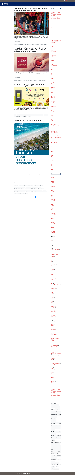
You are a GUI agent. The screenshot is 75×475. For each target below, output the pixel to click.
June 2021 (52, 205)
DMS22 (52, 69)
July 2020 (52, 217)
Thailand (52, 152)
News (51, 110)
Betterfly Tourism (30, 185)
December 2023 (53, 178)
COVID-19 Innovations (54, 65)
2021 (51, 32)
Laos (51, 302)
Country (52, 64)
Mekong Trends (53, 316)
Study (51, 146)
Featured (52, 73)
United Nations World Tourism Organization (58, 464)
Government (52, 78)
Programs (52, 330)
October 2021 (53, 200)
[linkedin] (71, 1)
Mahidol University (55, 431)
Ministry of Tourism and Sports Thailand (56, 442)
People (52, 115)
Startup (52, 359)
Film (51, 74)
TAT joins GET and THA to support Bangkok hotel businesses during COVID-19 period (30, 85)
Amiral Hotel (16, 185)
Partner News (53, 114)
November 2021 (53, 199)
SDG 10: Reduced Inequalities (55, 125)
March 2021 (52, 209)
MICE (51, 105)
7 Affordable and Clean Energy (55, 250)
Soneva (45, 190)
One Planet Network (17, 190)
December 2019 (53, 223)
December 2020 (53, 213)
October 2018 (53, 231)
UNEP (32, 191)
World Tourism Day (53, 170)
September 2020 (53, 214)
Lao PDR (52, 88)
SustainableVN (53, 150)
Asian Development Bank (55, 405)
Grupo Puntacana (35, 187)
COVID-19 (35, 80)
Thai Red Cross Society (42, 80)
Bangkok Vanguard (53, 51)
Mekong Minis (53, 97)
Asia (51, 261)
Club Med (41, 185)
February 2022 (53, 196)
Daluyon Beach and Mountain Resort (19, 187)
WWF (52, 468)
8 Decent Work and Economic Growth (56, 40)
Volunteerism (52, 166)
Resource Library (53, 121)
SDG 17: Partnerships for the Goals (56, 137)
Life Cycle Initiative (33, 188)
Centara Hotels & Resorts (17, 80)
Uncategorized (53, 161)
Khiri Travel (52, 429)
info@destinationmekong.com (6, 0)
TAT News (53, 449)
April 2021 (52, 208)
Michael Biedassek (53, 106)
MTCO (52, 445)
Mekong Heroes (53, 96)
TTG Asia (52, 160)
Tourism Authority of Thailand (58, 455)
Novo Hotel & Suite (40, 188)
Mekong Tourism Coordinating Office (61, 438)
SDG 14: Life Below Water (54, 132)
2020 (51, 31)
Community (52, 60)
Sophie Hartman (53, 143)
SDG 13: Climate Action (54, 131)
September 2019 (53, 226)
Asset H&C (53, 407)
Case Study (52, 56)
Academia (52, 43)
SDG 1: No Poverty (53, 124)
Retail (51, 123)
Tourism (29, 116)
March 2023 (52, 185)
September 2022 (53, 187)
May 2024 (52, 177)
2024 (51, 36)
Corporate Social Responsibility (55, 275)
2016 (51, 26)
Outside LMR (52, 325)
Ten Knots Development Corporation (19, 191)
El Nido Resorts (28, 187)
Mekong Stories (53, 101)
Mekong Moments (53, 98)
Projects (52, 119)
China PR (52, 59)
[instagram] (73, 1)
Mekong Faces (53, 307)
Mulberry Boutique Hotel (35, 44)
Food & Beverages (53, 75)
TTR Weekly (52, 461)
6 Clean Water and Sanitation (55, 37)
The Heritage (24, 116)
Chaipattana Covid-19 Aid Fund (27, 80)
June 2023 (52, 182)
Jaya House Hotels (27, 44)
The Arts (52, 368)
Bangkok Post (52, 409)
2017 (51, 27)
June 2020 (52, 218)
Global (52, 289)
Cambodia (52, 266)
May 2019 (52, 228)
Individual (52, 298)
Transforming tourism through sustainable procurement (27, 121)
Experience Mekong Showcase (58, 425)
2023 (51, 35)
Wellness (52, 382)
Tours (51, 156)
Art (51, 47)
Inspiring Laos (53, 87)
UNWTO (53, 466)
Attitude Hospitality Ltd (23, 185)
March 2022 (52, 195)
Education (53, 418)
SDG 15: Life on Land (54, 346)
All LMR (52, 46)
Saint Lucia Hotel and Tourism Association (36, 190)
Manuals (52, 92)
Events (52, 70)
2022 (51, 245)
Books (51, 52)
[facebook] (68, 1)
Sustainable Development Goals (55, 363)
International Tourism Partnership (19, 188)
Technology (52, 151)
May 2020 (52, 219)
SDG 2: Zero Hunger (53, 138)
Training (52, 157)
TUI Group (27, 191)
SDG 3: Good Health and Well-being (56, 353)
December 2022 (53, 186)
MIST (51, 107)
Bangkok (58, 407)
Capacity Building (53, 55)
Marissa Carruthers (53, 93)
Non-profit (52, 111)
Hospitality (52, 82)
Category (52, 270)
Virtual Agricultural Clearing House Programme (21, 193)
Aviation (52, 50)
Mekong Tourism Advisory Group (57, 435)
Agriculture (52, 257)
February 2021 (53, 210)
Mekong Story (53, 102)
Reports (52, 120)
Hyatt (40, 187)
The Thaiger (52, 453)
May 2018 (52, 233)
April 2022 (52, 194)
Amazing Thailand (53, 403)
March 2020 (52, 222)
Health (52, 79)
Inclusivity (52, 84)
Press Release (53, 116)
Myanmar (52, 321)
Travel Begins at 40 (53, 459)
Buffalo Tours (36, 185)
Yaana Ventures (56, 468)
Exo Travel (53, 420)
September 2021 (53, 201)
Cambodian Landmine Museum (18, 44)
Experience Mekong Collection (55, 284)
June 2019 (52, 227)
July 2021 (52, 204)
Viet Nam (52, 164)
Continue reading (17, 41)
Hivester (52, 293)
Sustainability (53, 147)
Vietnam (52, 165)
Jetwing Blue (27, 188)
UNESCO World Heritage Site (54, 462)
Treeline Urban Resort (44, 44)
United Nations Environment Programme (40, 191)
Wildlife (52, 169)
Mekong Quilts (53, 312)
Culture (52, 66)
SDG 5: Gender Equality (54, 142)
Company (52, 61)
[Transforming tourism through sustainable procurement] (31, 148)
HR (51, 83)
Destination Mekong (53, 280)
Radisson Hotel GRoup (25, 190)
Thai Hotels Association (17, 116)
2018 (51, 28)
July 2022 (52, 190)
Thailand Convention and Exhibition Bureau (57, 451)
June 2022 (52, 191)
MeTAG (53, 440)
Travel (51, 373)
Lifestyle (52, 91)
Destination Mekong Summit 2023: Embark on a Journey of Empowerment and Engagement (56, 17)
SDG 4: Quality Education (54, 141)
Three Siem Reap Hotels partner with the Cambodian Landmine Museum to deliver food (31, 9)
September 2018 (53, 232)
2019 (51, 30)
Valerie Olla (52, 377)
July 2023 (52, 181)
